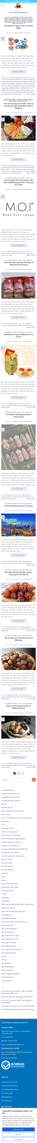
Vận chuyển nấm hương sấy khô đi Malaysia (18, 639)
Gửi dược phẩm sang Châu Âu (19, 19)
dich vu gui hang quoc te (23, 88)
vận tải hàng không (28, 325)
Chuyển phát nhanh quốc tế (24, 99)
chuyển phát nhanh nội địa (10, 794)
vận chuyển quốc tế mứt (24, 100)
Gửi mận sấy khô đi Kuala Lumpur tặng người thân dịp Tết (18, 573)
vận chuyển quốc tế (6, 94)
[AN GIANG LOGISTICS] (18, 6)
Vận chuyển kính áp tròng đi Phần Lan (14, 922)
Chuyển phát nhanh (9, 99)
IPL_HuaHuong (28, 189)
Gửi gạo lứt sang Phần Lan (14, 81)
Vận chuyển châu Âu (8, 908)
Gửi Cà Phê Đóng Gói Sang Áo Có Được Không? (17, 1009)
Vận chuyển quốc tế (18, 23)
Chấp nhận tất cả (18, 1129)
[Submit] (34, 779)
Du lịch (3, 825)
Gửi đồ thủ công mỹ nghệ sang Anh (20, 18)
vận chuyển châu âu (28, 92)
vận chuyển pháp (7, 925)
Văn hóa (4, 956)
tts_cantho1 (27, 32)
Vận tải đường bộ (7, 970)
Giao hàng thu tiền (7, 828)
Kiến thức (24, 21)
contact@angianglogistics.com (15, 1044)
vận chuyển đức (6, 915)
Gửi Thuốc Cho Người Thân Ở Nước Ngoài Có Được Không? (17, 1001)
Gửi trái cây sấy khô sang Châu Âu (13, 856)
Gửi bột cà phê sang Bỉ (12, 17)
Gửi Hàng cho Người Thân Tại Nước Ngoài (18, 27)
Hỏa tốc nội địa (6, 859)
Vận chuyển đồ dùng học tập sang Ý (13, 911)
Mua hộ (3, 880)
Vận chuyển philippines (9, 929)
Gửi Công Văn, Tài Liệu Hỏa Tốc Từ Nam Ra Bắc (17, 1006)
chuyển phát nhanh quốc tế (8, 88)
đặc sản (4, 804)
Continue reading (18, 71)
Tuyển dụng (5, 901)
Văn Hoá (4, 960)
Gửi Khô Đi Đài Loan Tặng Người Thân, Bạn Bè (17, 997)
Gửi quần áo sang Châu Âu (12, 21)
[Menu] (2, 6)
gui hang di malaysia (17, 92)
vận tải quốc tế (17, 94)
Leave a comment (31, 94)
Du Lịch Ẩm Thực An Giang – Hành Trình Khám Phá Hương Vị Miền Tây (17, 992)
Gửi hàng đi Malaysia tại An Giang (19, 506)
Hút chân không (6, 863)
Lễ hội (3, 877)
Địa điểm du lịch (6, 807)
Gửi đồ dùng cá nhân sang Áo (11, 835)
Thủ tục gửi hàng (21, 22)
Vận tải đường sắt (7, 977)
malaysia (20, 325)
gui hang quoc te (6, 173)
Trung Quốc (5, 897)
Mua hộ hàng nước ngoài (9, 884)
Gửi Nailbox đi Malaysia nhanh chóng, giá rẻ (18, 415)
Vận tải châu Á (13, 101)
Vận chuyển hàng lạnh (8, 918)
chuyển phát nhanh (14, 87)
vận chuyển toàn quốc (8, 953)
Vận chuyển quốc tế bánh (10, 935)
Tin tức (29, 22)
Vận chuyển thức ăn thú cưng (11, 949)
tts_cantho (28, 113)
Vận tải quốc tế (23, 101)
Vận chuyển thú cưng (8, 942)
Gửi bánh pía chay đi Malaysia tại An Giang (18, 335)
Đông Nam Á (5, 821)
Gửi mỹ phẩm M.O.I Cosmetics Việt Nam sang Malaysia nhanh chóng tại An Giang (18, 182)
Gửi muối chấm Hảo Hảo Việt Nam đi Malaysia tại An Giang (18, 263)
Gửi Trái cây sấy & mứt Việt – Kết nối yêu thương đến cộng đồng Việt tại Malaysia (18, 106)
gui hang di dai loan (25, 90)
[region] (18, 1125)
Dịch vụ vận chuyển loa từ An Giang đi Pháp (16, 818)
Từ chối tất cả (18, 1139)
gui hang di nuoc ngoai (24, 253)
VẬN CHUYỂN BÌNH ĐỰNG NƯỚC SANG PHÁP (17, 904)
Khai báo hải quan (7, 870)
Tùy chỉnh (19, 1134)
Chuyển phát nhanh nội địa (10, 797)
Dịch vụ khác (5, 814)
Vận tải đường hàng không (10, 974)
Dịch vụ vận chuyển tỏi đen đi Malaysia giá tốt (18, 707)
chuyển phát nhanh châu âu (27, 87)
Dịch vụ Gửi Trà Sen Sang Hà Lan (12, 811)
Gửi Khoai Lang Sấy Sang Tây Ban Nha (21, 20)
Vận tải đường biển (7, 967)
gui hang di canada (14, 90)
